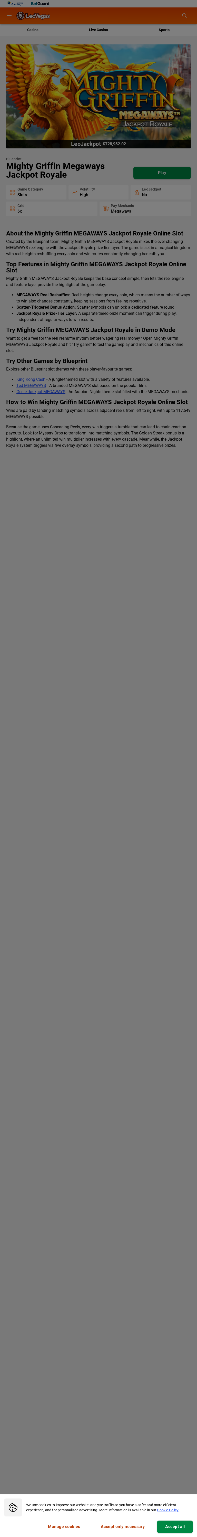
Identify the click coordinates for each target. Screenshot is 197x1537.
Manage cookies (64, 1526)
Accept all (175, 1526)
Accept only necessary (123, 1526)
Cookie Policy (168, 1510)
